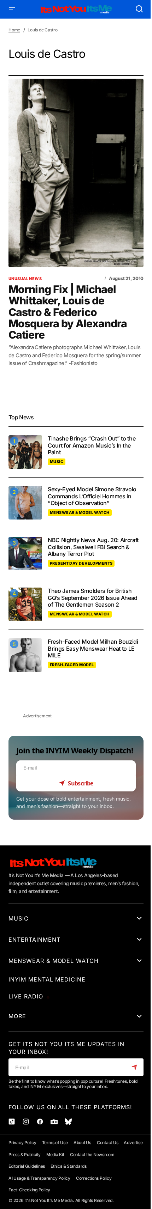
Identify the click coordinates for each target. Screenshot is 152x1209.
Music (56, 461)
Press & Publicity (24, 1154)
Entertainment (34, 939)
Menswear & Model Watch (80, 512)
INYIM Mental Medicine (47, 979)
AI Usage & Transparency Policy (39, 1178)
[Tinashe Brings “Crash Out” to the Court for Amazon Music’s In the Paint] (25, 452)
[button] (12, 9)
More (17, 1016)
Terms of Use (55, 1142)
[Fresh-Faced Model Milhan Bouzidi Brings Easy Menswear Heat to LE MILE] (25, 655)
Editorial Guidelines (26, 1166)
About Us (82, 1142)
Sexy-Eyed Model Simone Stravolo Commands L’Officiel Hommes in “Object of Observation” (92, 496)
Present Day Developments (81, 563)
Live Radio (25, 996)
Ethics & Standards (69, 1166)
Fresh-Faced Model (72, 664)
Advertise (133, 1142)
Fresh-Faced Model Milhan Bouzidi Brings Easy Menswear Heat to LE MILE (93, 648)
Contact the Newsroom (92, 1154)
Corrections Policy (94, 1178)
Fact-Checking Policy (29, 1189)
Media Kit (55, 1154)
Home (14, 29)
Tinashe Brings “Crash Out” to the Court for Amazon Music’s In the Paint (91, 445)
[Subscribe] (135, 1068)
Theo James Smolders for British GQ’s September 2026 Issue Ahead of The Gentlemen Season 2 (93, 598)
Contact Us (107, 1142)
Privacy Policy (22, 1142)
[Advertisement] (76, 699)
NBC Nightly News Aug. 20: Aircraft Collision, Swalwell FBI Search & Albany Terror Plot (93, 547)
